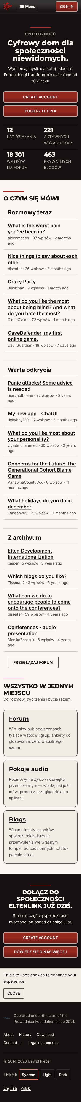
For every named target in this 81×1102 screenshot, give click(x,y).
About (8, 1034)
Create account (40, 97)
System (28, 1075)
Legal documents (43, 1042)
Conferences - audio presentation (32, 630)
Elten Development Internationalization (31, 554)
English (10, 1088)
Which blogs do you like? (37, 576)
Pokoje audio (28, 769)
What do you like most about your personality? (41, 436)
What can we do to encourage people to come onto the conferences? (39, 602)
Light (47, 1075)
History (25, 1034)
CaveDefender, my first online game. (35, 336)
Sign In (66, 6)
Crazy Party (22, 281)
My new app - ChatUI (32, 413)
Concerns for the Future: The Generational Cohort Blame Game (42, 470)
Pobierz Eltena (40, 111)
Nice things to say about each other (43, 259)
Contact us (12, 1042)
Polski (26, 1088)
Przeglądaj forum (33, 662)
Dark (63, 1075)
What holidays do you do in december (40, 504)
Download (45, 1034)
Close (13, 993)
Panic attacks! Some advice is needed (40, 386)
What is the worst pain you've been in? (34, 228)
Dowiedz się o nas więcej (40, 952)
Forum (19, 718)
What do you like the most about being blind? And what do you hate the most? (41, 307)
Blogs (17, 819)
